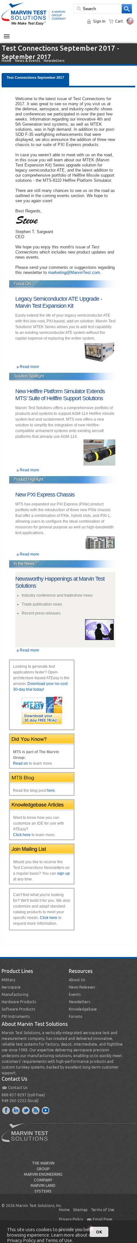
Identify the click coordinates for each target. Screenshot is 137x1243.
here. (51, 790)
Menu (10, 34)
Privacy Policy (71, 1219)
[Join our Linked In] (16, 1110)
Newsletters (54, 61)
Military (8, 980)
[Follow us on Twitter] (26, 1110)
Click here (22, 835)
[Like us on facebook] (6, 1110)
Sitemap (80, 1210)
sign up (63, 873)
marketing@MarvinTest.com (74, 272)
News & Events (27, 61)
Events (75, 994)
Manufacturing (15, 994)
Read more (29, 366)
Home (6, 61)
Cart (119, 21)
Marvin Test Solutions (27, 1137)
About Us (77, 980)
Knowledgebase (83, 1009)
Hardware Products (19, 1002)
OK (99, 1232)
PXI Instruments (16, 1016)
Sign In (99, 21)
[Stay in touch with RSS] (36, 1110)
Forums (75, 1016)
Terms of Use (102, 1210)
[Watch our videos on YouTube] (46, 1110)
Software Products (18, 1009)
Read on (20, 763)
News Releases (82, 987)
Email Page (102, 1219)
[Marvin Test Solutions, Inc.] (34, 25)
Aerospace (11, 987)
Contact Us (17, 1087)
